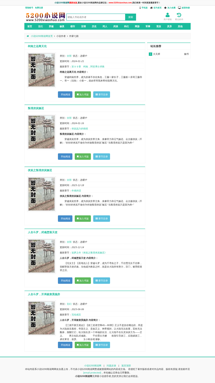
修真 (62, 26)
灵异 (169, 26)
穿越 (51, 26)
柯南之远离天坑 (37, 46)
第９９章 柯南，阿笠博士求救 (88, 66)
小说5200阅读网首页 (41, 36)
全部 (69, 55)
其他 (180, 26)
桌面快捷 (186, 8)
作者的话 (76, 190)
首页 (29, 26)
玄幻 (40, 26)
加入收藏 (171, 8)
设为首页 (158, 8)
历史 (94, 26)
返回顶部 (126, 365)
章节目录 (103, 94)
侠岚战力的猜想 (80, 128)
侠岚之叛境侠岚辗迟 (40, 170)
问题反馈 (111, 365)
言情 (83, 26)
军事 (148, 26)
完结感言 (76, 314)
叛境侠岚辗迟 (36, 108)
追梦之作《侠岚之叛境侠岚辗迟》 (89, 252)
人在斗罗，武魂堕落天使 (42, 232)
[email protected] (92, 372)
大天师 (156, 54)
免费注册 (39, 8)
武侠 (115, 26)
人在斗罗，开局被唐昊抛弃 (44, 294)
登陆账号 (29, 8)
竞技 (158, 26)
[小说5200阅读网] (45, 21)
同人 (105, 26)
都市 (72, 26)
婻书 (186, 54)
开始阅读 (65, 94)
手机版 (145, 8)
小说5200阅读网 (92, 365)
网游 (137, 26)
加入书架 (84, 94)
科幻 (126, 26)
